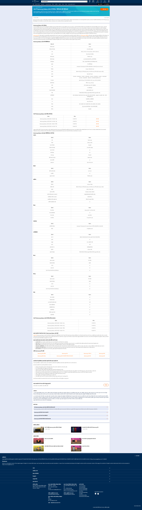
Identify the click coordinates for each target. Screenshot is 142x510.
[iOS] (98, 494)
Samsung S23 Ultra (42, 355)
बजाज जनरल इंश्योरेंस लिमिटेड (83, 488)
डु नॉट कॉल (101, 4)
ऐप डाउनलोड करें (107, 4)
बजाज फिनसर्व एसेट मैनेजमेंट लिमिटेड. (84, 496)
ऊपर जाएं (137, 455)
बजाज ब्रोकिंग (81, 493)
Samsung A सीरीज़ (84, 35)
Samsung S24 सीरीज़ (42, 353)
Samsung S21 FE (87, 355)
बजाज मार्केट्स (81, 491)
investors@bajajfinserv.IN (72, 490)
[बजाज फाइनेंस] (36, 1)
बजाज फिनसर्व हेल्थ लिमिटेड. (83, 495)
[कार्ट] (101, 1)
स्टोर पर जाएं (104, 9)
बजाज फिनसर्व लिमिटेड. (82, 485)
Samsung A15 (102, 355)
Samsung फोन (36, 35)
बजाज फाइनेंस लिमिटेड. (82, 487)
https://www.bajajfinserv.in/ (96, 459)
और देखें (97, 118)
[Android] (95, 494)
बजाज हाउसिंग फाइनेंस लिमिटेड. (83, 492)
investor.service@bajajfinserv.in (54, 489)
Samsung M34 (102, 353)
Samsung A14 (65, 353)
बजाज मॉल (35, 335)
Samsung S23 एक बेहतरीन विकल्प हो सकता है (65, 355)
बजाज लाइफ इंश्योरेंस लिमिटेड (83, 489)
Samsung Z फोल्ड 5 (87, 353)
